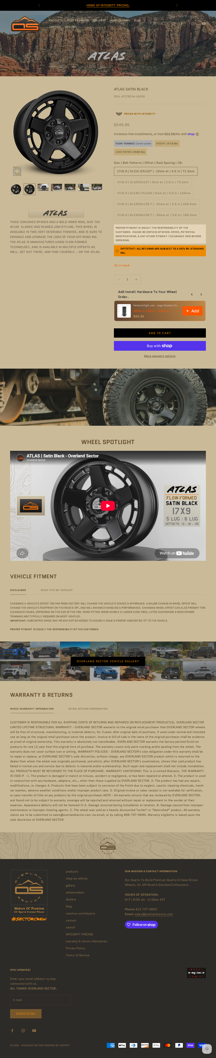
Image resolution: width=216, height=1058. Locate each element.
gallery (70, 885)
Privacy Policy (75, 948)
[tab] (18, 591)
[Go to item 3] (43, 187)
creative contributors (80, 913)
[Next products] (201, 294)
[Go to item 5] (70, 187)
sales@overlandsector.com (154, 914)
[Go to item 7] (97, 187)
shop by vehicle (78, 20)
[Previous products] (192, 294)
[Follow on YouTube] (204, 23)
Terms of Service (77, 955)
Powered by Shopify (57, 1045)
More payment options (160, 356)
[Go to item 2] (29, 189)
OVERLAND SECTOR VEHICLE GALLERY (108, 661)
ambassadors (120, 20)
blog (137, 20)
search (70, 927)
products (56, 20)
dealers (70, 26)
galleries (99, 20)
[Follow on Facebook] (182, 23)
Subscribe (25, 1014)
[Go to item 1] (16, 189)
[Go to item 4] (56, 187)
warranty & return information (86, 941)
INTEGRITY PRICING (79, 934)
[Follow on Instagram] (193, 23)
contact (55, 26)
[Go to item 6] (83, 187)
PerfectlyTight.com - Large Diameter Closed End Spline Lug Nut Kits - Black (156, 305)
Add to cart (160, 333)
